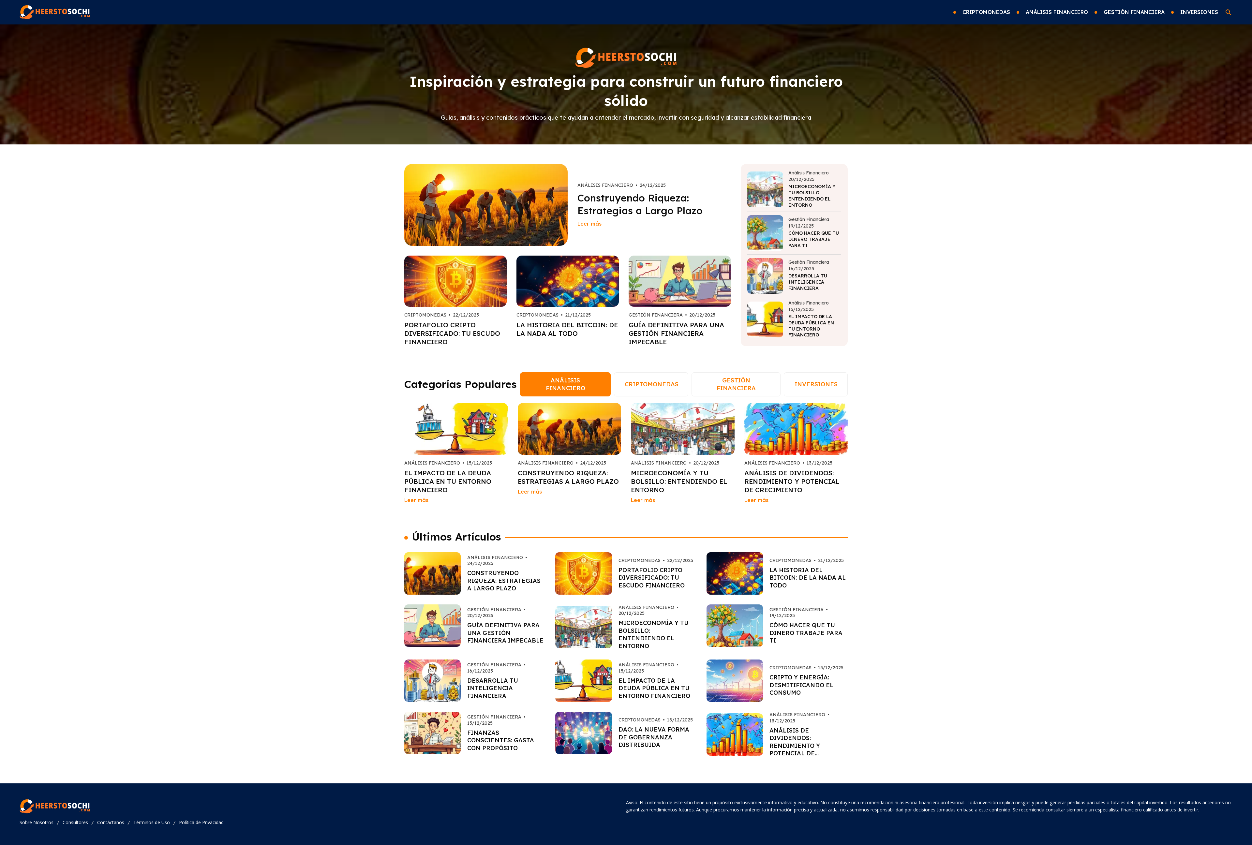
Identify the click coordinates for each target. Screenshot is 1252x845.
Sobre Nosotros (36, 822)
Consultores (75, 822)
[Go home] (55, 12)
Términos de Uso (151, 822)
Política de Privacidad (201, 822)
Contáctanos (110, 822)
